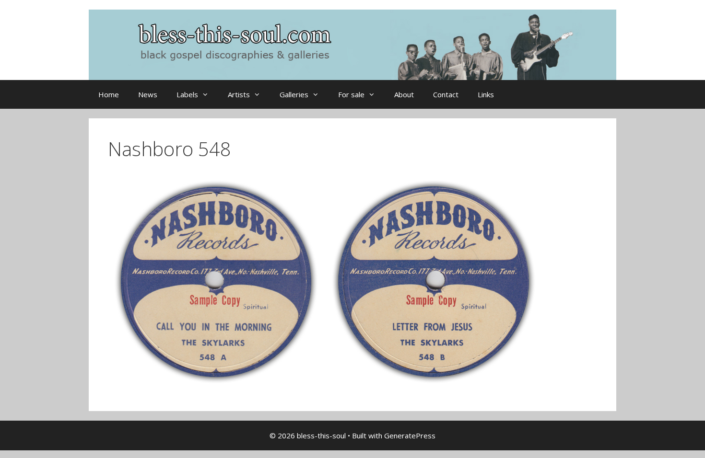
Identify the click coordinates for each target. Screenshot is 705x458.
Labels (187, 94)
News (147, 94)
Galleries (294, 94)
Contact (445, 94)
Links (486, 94)
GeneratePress (409, 435)
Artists (239, 94)
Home (108, 94)
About (404, 94)
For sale (351, 94)
